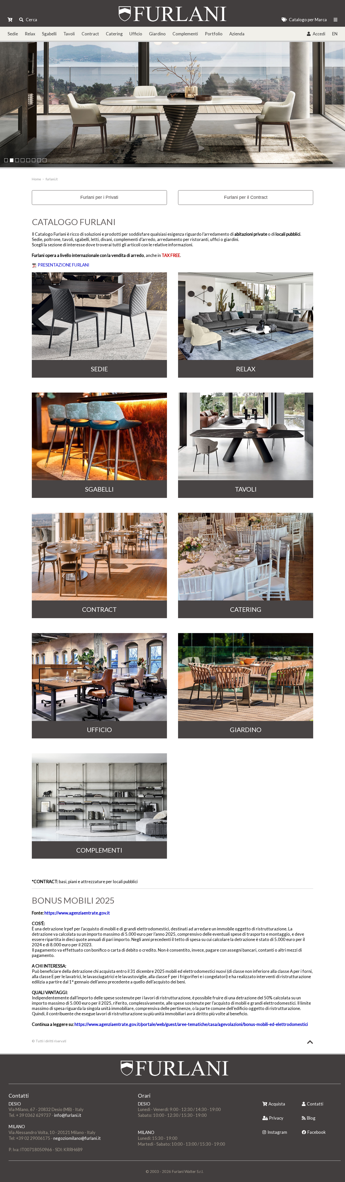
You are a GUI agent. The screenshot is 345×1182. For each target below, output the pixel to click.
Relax (30, 33)
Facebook (316, 1132)
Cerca (31, 19)
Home (36, 179)
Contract (90, 33)
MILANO (17, 1126)
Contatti (315, 1103)
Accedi (319, 33)
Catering (114, 33)
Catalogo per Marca (308, 19)
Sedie (13, 33)
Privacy (276, 1118)
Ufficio (135, 33)
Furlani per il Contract (245, 197)
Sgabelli (49, 33)
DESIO (15, 1103)
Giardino (157, 33)
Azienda (236, 33)
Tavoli (69, 33)
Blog (311, 1118)
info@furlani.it (67, 1115)
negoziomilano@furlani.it (77, 1138)
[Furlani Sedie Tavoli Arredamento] (262, 1096)
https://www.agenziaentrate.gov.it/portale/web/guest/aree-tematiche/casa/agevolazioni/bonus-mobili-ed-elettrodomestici (191, 1024)
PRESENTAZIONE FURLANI (63, 265)
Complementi (185, 33)
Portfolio (214, 33)
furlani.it (52, 179)
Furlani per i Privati (99, 197)
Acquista (276, 1103)
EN (334, 33)
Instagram (277, 1132)
